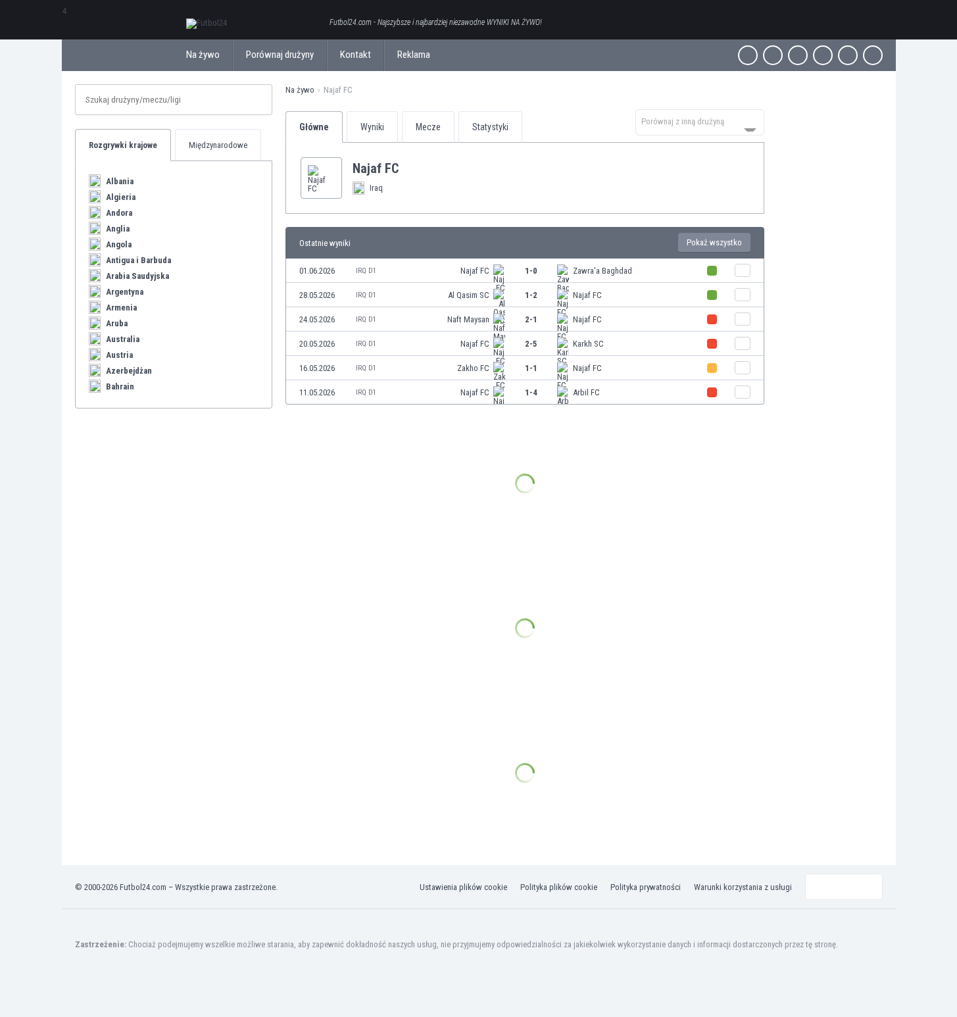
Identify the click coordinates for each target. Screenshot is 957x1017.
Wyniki (372, 127)
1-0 (531, 271)
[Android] (848, 55)
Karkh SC (588, 344)
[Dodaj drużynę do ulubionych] (409, 168)
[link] (525, 271)
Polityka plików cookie (558, 887)
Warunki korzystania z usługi (743, 887)
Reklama (413, 55)
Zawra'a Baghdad (602, 271)
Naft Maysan (468, 319)
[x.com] (773, 55)
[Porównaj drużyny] (742, 270)
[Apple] (823, 55)
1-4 (531, 392)
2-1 (531, 319)
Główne (314, 127)
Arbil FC (586, 392)
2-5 (531, 344)
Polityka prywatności (645, 887)
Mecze (428, 127)
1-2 (531, 295)
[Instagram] (798, 55)
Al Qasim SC (468, 295)
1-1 (531, 368)
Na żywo (203, 55)
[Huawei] (873, 55)
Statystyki (490, 127)
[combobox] (699, 122)
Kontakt (355, 55)
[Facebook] (748, 55)
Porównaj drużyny (280, 55)
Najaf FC (474, 271)
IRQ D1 (366, 270)
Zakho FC (473, 368)
